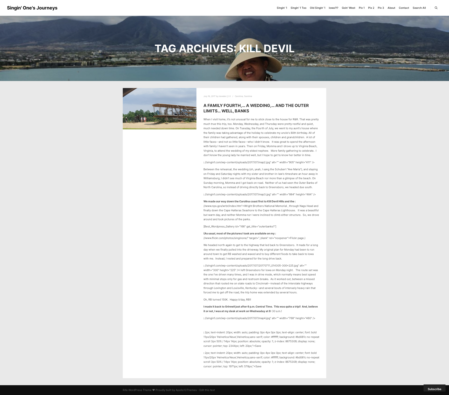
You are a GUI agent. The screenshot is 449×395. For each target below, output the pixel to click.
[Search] (436, 8)
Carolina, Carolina (243, 96)
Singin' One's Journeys (24, 8)
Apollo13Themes (186, 390)
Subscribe (434, 389)
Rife (125, 390)
